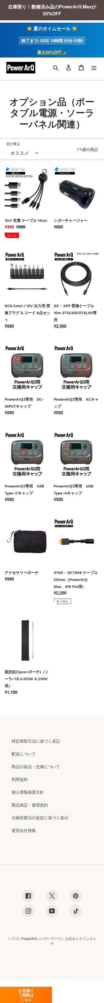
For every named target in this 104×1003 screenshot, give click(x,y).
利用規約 (20, 779)
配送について (24, 754)
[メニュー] (94, 67)
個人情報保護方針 (28, 792)
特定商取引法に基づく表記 (36, 741)
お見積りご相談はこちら (26, 995)
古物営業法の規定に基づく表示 (40, 817)
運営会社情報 (24, 830)
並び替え (13, 143)
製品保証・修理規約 (30, 805)
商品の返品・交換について (36, 766)
